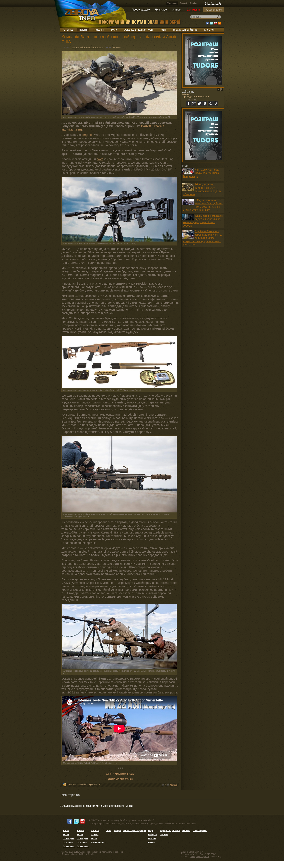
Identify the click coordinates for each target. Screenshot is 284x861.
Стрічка (68, 29)
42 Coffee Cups (197, 854)
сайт (100, 159)
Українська (172, 3)
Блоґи (83, 29)
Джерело (173, 785)
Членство (161, 9)
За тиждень (68, 838)
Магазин (209, 29)
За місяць (68, 842)
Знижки (176, 9)
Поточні (152, 838)
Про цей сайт (87, 854)
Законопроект (213, 9)
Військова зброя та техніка (91, 47)
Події (162, 29)
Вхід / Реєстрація (213, 3)
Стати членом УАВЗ (120, 773)
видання (87, 134)
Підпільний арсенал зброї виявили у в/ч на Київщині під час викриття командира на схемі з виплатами (202, 238)
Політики (164, 834)
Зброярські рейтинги (185, 29)
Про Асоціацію (141, 9)
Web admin (116, 47)
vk (204, 103)
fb (188, 103)
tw (199, 103)
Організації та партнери (138, 29)
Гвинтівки (75, 47)
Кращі (66, 834)
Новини (80, 830)
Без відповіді (97, 842)
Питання (99, 29)
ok (215, 103)
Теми (114, 29)
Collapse (218, 89)
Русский (183, 3)
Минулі (151, 842)
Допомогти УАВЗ (120, 779)
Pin (221, 89)
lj (210, 103)
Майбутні (152, 834)
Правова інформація (71, 854)
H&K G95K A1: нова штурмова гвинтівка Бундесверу (201, 173)
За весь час (69, 846)
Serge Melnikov (196, 852)
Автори (117, 830)
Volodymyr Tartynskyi (199, 856)
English (193, 3)
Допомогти (193, 9)
